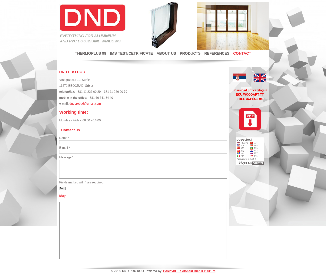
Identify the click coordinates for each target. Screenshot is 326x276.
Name (64, 138)
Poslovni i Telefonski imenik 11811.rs (189, 271)
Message (66, 157)
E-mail (64, 147)
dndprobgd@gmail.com (85, 103)
